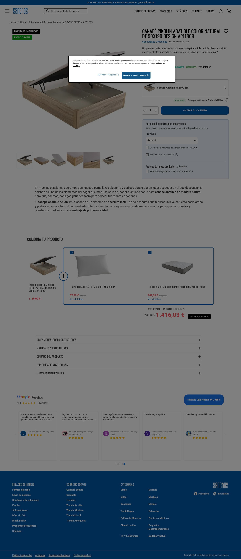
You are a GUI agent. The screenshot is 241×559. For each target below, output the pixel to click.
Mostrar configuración (109, 75)
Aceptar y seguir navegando (136, 75)
